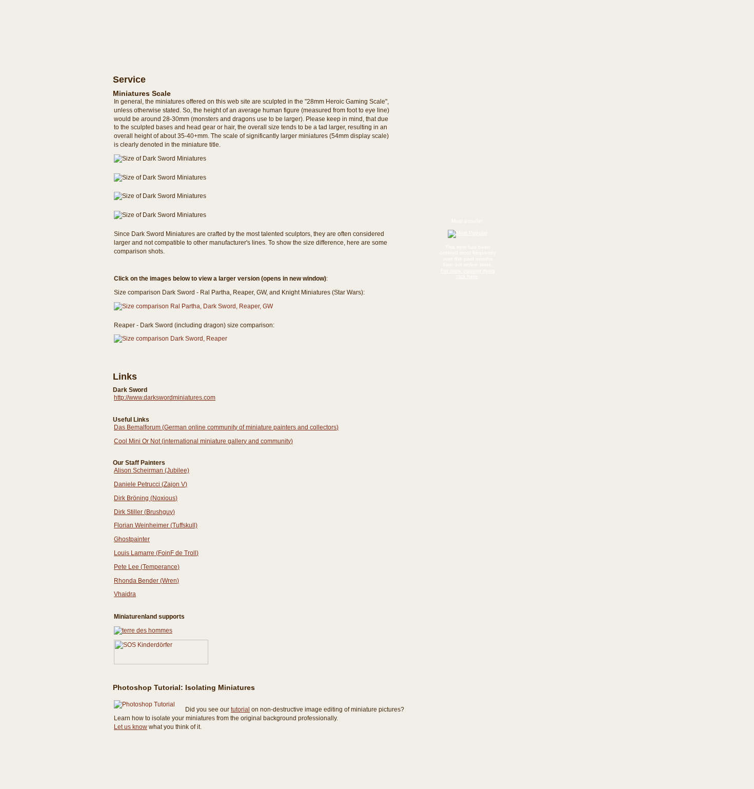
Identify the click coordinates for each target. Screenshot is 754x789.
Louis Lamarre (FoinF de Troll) (156, 553)
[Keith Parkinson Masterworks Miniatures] (46, 105)
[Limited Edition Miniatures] (46, 142)
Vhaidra (125, 594)
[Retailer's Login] (46, 213)
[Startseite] (46, 20)
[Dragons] (46, 169)
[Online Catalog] (46, 59)
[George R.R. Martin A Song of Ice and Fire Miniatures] (46, 132)
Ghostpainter (132, 539)
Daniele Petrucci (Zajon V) (150, 484)
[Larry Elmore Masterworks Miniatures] (46, 96)
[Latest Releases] (46, 86)
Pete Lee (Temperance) (147, 566)
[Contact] (46, 253)
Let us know (130, 727)
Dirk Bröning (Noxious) (145, 498)
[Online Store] (46, 73)
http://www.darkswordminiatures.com (164, 397)
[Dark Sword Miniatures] (46, 47)
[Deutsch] (120, 17)
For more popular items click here (468, 274)
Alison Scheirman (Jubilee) (151, 470)
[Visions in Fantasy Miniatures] (46, 123)
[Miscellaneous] (46, 151)
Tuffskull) (184, 525)
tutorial (240, 709)
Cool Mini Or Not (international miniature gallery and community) (203, 441)
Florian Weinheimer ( (143, 525)
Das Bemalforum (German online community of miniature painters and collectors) (226, 427)
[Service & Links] (46, 234)
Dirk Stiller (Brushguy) (144, 512)
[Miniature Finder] (46, 194)
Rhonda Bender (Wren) (146, 580)
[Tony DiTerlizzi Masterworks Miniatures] (46, 114)
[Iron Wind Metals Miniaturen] (46, 160)
